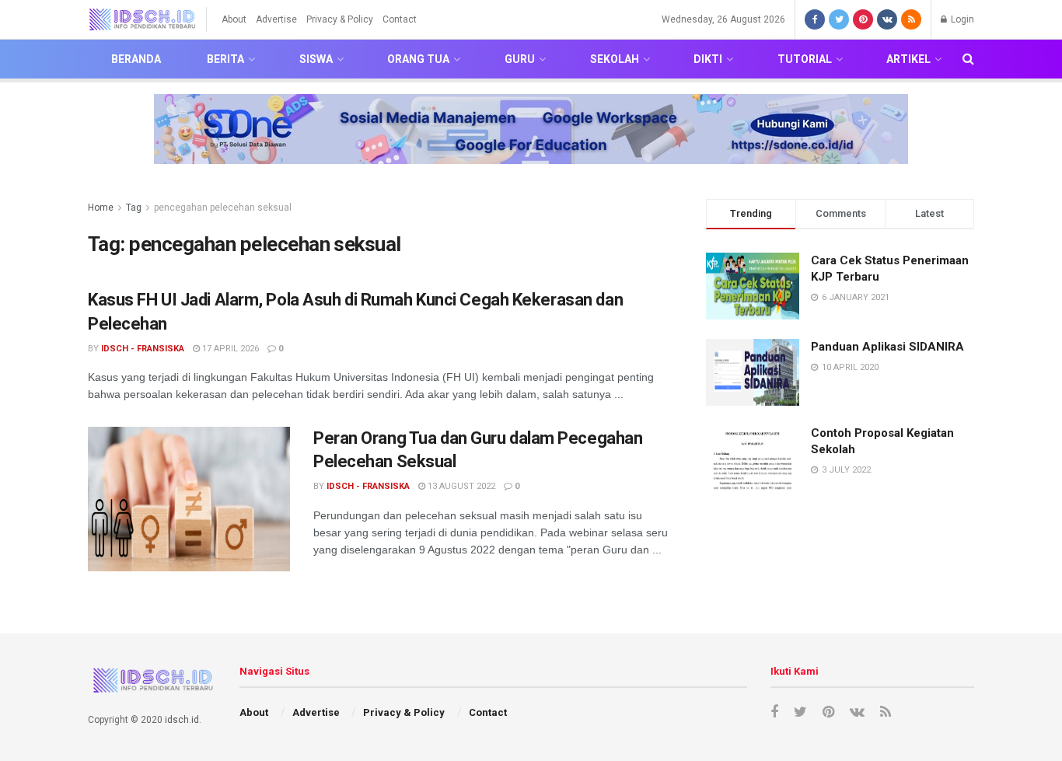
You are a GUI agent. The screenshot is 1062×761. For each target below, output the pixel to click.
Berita (225, 59)
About (234, 19)
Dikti (707, 59)
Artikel (908, 59)
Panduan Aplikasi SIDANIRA (887, 347)
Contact (400, 19)
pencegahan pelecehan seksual (223, 207)
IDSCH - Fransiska (142, 349)
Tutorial (804, 59)
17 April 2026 (229, 349)
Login (961, 19)
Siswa (316, 59)
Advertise (276, 19)
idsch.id (182, 719)
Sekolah (614, 59)
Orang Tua (418, 59)
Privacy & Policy (339, 19)
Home (101, 207)
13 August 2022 (460, 486)
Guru (520, 59)
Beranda (136, 59)
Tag (133, 207)
